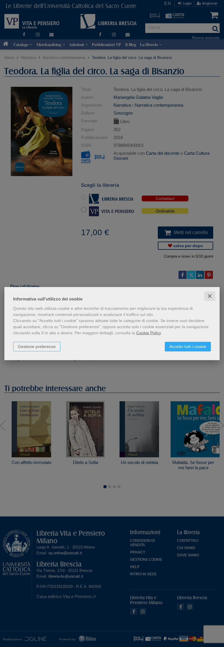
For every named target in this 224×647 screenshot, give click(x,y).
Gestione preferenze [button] (37, 346)
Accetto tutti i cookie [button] (187, 346)
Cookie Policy (148, 332)
